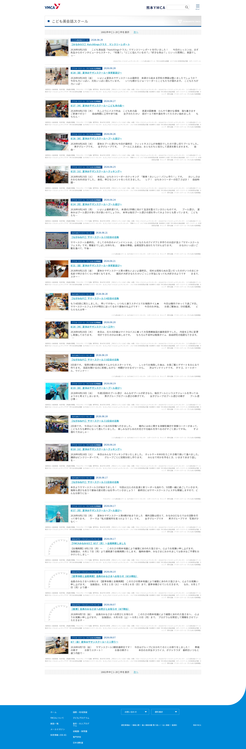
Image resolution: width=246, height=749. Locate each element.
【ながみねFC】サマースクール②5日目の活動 (95, 237)
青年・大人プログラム (81, 724)
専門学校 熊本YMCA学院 (101, 89)
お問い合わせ (131, 711)
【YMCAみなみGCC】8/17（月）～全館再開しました (98, 543)
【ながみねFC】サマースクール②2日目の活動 (95, 420)
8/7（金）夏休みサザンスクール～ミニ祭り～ (94, 641)
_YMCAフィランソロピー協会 (120, 89)
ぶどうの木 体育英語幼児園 (179, 61)
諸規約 (174, 725)
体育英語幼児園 (193, 92)
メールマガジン (57, 729)
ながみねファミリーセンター (92, 92)
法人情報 (165, 725)
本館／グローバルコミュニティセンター (144, 89)
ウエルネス (80, 89)
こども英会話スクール (148, 61)
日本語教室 (78, 742)
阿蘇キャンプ (134, 157)
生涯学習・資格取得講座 (67, 89)
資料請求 (159, 711)
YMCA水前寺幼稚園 (162, 61)
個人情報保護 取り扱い (151, 725)
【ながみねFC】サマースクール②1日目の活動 (95, 482)
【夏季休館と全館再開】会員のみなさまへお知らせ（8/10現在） (104, 576)
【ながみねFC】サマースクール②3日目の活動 (95, 359)
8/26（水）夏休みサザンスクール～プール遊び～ (96, 138)
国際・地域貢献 (80, 712)
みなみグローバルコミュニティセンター (126, 61)
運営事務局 (125, 725)
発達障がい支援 (154, 92)
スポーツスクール (195, 61)
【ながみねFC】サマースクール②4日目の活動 (95, 298)
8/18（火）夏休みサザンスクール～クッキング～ (96, 449)
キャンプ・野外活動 (166, 160)
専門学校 (77, 736)
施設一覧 (54, 723)
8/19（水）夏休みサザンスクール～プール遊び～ (96, 388)
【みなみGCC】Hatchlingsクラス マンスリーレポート (100, 44)
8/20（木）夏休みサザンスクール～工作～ (93, 326)
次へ (136, 32)
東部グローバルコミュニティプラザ (56, 92)
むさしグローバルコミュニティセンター (116, 92)
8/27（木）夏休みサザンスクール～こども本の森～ (97, 105)
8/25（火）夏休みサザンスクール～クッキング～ (96, 171)
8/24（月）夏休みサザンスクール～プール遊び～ (96, 204)
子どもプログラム (81, 717)
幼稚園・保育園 (80, 731)
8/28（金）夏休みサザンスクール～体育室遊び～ (96, 72)
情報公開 (135, 725)
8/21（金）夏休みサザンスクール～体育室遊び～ (96, 265)
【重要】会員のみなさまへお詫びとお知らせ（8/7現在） (100, 609)
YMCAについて (57, 717)
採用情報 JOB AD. (58, 734)
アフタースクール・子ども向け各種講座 (187, 94)
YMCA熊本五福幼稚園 (168, 92)
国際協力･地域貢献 (51, 89)
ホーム (53, 712)
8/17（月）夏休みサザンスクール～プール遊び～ (96, 510)
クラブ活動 (88, 89)
